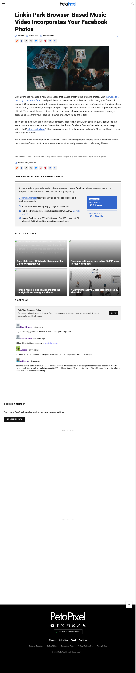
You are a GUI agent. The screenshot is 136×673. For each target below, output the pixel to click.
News (27, 162)
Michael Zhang (48, 35)
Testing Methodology (85, 646)
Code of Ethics (52, 646)
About (73, 640)
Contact (52, 640)
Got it (114, 313)
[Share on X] (26, 41)
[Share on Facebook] (21, 41)
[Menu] (3, 3)
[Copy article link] (55, 41)
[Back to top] (129, 604)
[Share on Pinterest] (45, 41)
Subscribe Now (14, 419)
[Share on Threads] (31, 41)
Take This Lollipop (36, 128)
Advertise (63, 640)
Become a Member (28, 197)
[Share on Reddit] (17, 41)
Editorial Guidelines (36, 646)
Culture (21, 35)
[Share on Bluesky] (36, 41)
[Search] (132, 3)
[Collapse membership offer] (117, 188)
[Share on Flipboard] (40, 41)
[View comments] (119, 36)
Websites (32, 162)
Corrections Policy (67, 646)
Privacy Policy (102, 646)
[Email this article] (50, 41)
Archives (83, 640)
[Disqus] (68, 355)
